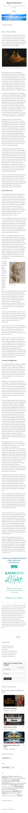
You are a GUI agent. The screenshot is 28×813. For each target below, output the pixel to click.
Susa (10, 626)
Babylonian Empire (22, 612)
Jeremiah (18, 619)
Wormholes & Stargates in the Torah (9, 652)
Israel (21, 783)
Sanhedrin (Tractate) (16, 792)
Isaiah (18, 783)
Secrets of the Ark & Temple (7, 647)
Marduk (9, 620)
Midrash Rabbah (15, 788)
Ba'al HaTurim (10, 778)
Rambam (16, 790)
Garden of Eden (15, 781)
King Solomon (4, 786)
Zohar (20, 795)
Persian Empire (5, 624)
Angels (20, 776)
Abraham (5, 776)
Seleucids (6, 626)
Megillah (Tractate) (20, 620)
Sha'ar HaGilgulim (10, 793)
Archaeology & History (17, 605)
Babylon (6, 612)
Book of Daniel (5, 615)
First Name (6, 673)
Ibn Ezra (14, 619)
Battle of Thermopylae (6, 613)
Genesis (12, 783)
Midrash (9, 788)
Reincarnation (6, 792)
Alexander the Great (6, 608)
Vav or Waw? (4, 649)
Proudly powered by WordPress (8, 809)
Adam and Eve (14, 776)
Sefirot (4, 793)
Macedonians (4, 620)
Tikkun (18, 793)
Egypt (3, 780)
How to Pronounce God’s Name (8, 654)
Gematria (6, 782)
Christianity (15, 778)
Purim (10, 624)
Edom (24, 778)
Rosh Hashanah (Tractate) (17, 624)
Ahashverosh (23, 606)
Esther (6, 619)
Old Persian (23, 622)
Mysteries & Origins (6, 606)
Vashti (12, 626)
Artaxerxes (17, 610)
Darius (18, 617)
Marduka (14, 620)
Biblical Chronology (21, 613)
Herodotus (10, 619)
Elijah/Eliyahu (7, 780)
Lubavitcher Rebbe (10, 786)
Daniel (15, 617)
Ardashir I (13, 610)
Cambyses (4, 617)
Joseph (8, 784)
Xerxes (15, 626)
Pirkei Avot (4, 789)
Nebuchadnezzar (17, 622)
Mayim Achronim (14, 3)
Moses (22, 788)
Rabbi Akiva (14, 789)
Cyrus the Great (10, 617)
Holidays (24, 605)
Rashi (20, 790)
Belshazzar (14, 613)
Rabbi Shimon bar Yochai (7, 790)
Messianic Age (5, 788)
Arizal (4, 778)
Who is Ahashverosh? (9, 32)
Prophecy (8, 789)
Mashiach (19, 786)
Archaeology (7, 610)
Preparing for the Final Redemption (9, 651)
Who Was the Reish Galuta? (7, 645)
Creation (20, 778)
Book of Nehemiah (18, 615)
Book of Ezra (11, 615)
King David (21, 784)
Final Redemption (6, 781)
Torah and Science (6, 795)
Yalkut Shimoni (14, 795)
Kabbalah (14, 784)
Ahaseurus (17, 606)
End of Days (15, 780)
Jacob (24, 783)
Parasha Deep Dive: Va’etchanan (8, 656)
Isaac (16, 783)
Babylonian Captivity (12, 612)
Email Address (7, 669)
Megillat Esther (5, 622)
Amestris (12, 608)
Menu (14, 11)
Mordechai (10, 622)
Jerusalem (4, 784)
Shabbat (15, 793)
